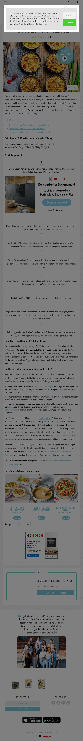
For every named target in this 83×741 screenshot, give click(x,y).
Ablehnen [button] (69, 15)
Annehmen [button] (69, 22)
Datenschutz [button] (43, 24)
